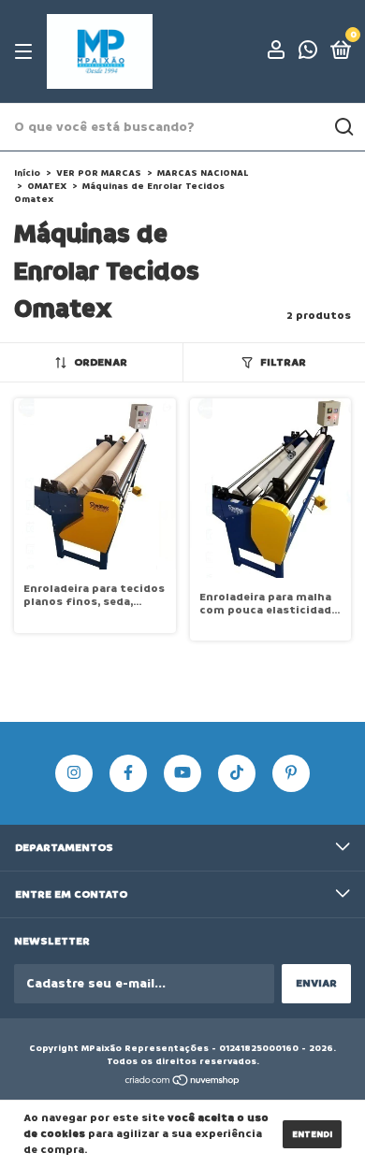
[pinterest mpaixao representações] (291, 773)
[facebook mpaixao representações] (128, 773)
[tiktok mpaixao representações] (237, 773)
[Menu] (26, 52)
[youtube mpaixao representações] (182, 773)
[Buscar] (343, 127)
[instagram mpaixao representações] (74, 773)
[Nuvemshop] (182, 1081)
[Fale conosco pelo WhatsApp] (308, 53)
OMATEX (48, 186)
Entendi (312, 1134)
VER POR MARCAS (100, 173)
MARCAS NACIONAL (202, 173)
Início (27, 173)
